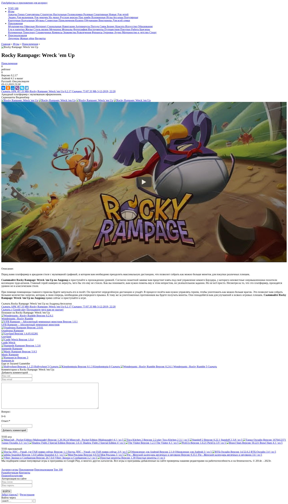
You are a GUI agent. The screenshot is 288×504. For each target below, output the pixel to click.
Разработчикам (9, 472)
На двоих (54, 17)
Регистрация (27, 494)
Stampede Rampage (11, 348)
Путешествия (112, 29)
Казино (79, 20)
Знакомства (70, 32)
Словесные (51, 20)
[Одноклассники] (8, 88)
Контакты (24, 472)
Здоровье (108, 32)
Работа (135, 29)
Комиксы (57, 32)
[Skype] (22, 88)
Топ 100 (58, 469)
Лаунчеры (13, 38)
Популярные (131, 17)
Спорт (152, 32)
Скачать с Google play (13, 309)
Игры (16, 44)
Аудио (118, 32)
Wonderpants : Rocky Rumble (17, 318)
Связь (103, 26)
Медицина (55, 29)
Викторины (105, 20)
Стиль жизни (41, 29)
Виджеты (40, 38)
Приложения (26, 469)
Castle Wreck (8, 342)
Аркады (13, 14)
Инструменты (96, 29)
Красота (120, 26)
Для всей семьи (121, 20)
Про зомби (84, 17)
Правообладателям (12, 475)
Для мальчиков (25, 17)
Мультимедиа (16, 26)
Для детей (122, 14)
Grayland (6, 336)
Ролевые (88, 14)
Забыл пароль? (9, 494)
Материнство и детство (135, 32)
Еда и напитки (16, 29)
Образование (145, 26)
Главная (5, 44)
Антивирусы (83, 26)
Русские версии (69, 17)
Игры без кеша (115, 17)
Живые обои (27, 38)
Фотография (80, 29)
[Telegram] (27, 88)
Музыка (40, 20)
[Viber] (17, 88)
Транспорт (29, 32)
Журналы (67, 29)
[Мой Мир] (13, 88)
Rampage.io (7, 360)
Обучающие (91, 20)
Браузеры (145, 29)
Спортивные (101, 14)
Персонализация (43, 469)
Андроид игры (9, 469)
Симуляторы (32, 14)
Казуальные (28, 20)
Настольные (60, 14)
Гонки (21, 14)
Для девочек (41, 17)
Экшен (12, 17)
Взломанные (98, 17)
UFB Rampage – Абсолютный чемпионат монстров (30, 324)
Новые (113, 14)
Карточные (14, 20)
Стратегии (46, 14)
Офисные (30, 26)
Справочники (44, 32)
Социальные (54, 26)
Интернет (41, 26)
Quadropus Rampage (12, 330)
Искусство (131, 26)
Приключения (66, 20)
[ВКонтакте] (3, 88)
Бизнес (111, 26)
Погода (95, 26)
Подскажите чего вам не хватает (45, 309)
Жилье (29, 29)
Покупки (125, 29)
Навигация (68, 26)
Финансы (97, 32)
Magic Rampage (10, 354)
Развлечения (84, 32)
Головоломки (75, 14)
